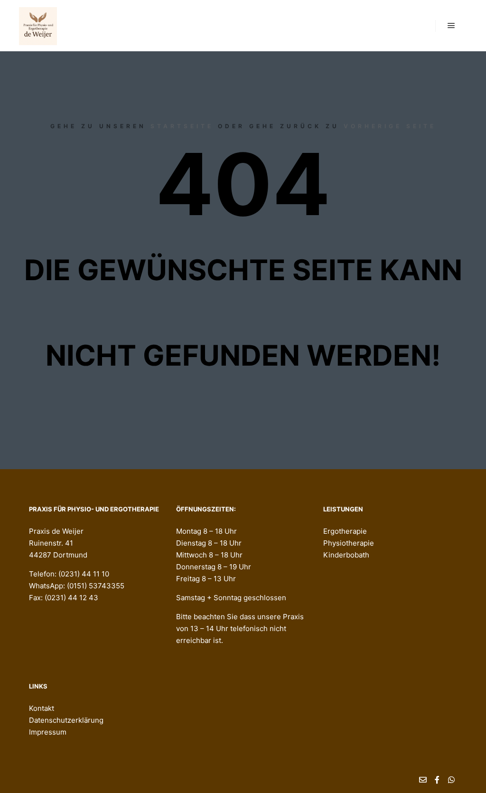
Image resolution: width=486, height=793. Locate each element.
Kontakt (41, 708)
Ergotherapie (345, 531)
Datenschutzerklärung (66, 720)
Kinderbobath (346, 554)
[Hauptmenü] (451, 25)
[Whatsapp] (451, 780)
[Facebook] (437, 780)
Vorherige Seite (390, 126)
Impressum (47, 731)
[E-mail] (423, 780)
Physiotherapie (348, 543)
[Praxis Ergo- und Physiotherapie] (38, 25)
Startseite (182, 126)
